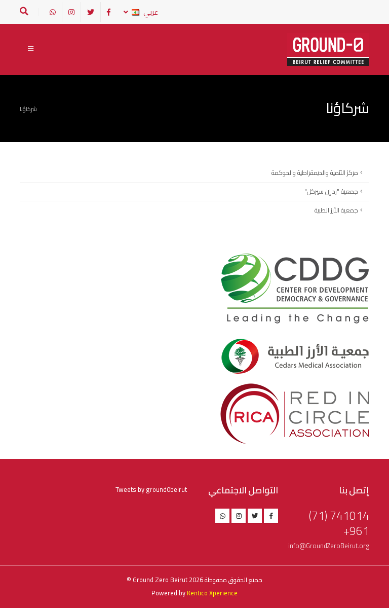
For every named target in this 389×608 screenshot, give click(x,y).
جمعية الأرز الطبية (336, 210)
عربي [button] (150, 12)
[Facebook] (108, 12)
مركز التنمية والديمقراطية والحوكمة (314, 172)
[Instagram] (71, 12)
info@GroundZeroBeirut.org (328, 546)
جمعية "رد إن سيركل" (331, 191)
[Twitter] (90, 12)
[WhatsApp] (53, 12)
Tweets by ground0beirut (151, 489)
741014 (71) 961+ (339, 523)
